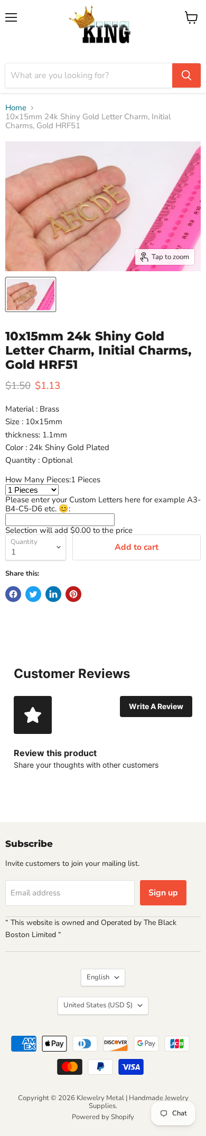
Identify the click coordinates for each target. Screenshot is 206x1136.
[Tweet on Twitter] (33, 594)
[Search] (186, 75)
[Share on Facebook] (13, 594)
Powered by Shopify (103, 1117)
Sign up (163, 893)
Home (15, 107)
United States (98, 1005)
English (98, 977)
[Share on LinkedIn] (53, 594)
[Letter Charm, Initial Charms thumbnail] (30, 294)
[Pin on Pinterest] (73, 594)
